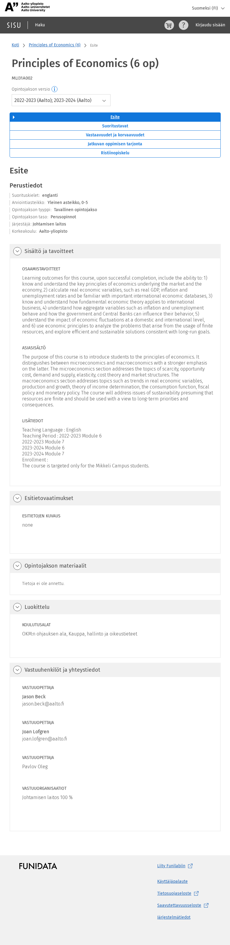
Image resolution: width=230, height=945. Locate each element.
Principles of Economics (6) (55, 45)
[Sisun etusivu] (14, 25)
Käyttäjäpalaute (172, 881)
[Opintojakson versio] (55, 89)
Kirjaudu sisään (210, 25)
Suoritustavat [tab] (115, 126)
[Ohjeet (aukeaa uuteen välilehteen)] (183, 25)
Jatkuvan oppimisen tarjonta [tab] (115, 144)
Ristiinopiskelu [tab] (115, 153)
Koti (15, 45)
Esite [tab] (115, 117)
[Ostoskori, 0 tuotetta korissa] (169, 25)
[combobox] (61, 100)
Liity (171, 865)
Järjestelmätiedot (173, 917)
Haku (40, 25)
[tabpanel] (115, 498)
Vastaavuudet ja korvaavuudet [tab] (115, 135)
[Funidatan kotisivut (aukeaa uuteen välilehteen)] (38, 866)
